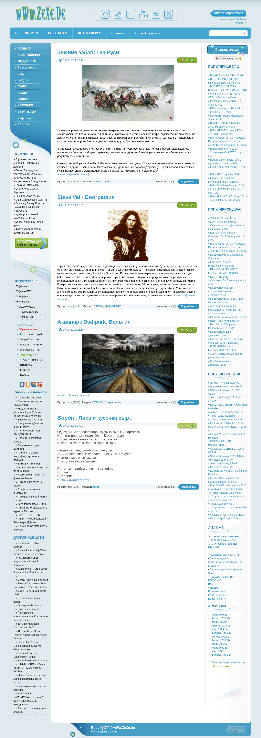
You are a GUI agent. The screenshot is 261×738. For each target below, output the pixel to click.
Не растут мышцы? (220, 467)
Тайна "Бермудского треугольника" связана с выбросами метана (27, 174)
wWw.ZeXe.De (40, 13)
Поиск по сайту (217, 598)
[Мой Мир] (33, 384)
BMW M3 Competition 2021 (224, 174)
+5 (187, 60)
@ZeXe (38, 344)
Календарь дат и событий (225, 554)
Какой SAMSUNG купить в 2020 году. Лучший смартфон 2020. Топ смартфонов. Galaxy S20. (227, 489)
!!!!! (38, 349)
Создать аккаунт (228, 49)
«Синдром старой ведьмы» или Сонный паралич (26, 561)
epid (39, 334)
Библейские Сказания (29, 419)
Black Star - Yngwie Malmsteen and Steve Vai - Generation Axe (28, 646)
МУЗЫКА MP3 (113, 306)
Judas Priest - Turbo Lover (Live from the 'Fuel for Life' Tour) (30, 572)
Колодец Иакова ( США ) (31, 504)
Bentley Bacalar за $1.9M (223, 148)
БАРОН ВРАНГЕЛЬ (28, 515)
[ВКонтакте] (22, 384)
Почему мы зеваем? (28, 397)
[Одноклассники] (239, 58)
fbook (22, 334)
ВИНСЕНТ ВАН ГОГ (28, 463)
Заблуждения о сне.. (221, 503)
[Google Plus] (39, 384)
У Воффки (22, 296)
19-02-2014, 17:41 (73, 425)
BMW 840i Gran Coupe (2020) (226, 185)
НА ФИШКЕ (22, 301)
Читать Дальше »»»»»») (73, 174)
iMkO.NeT (213, 547)
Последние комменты (222, 540)
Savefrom (25, 344)
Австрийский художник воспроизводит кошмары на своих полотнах (224, 310)
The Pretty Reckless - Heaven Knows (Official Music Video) (29, 635)
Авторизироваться (228, 13)
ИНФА (23, 360)
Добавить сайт (25, 325)
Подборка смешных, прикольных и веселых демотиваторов (221, 291)
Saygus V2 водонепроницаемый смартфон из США (25, 214)
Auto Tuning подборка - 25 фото (227, 145)
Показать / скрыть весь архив (228, 662)
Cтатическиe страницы (222, 543)
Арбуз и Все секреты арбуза (225, 412)
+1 (187, 329)
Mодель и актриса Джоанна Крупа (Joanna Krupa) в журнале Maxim (27, 412)
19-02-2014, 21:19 (73, 329)
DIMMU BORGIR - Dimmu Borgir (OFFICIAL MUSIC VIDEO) (29, 668)
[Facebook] (131, 18)
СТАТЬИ (99, 306)
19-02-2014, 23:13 (73, 60)
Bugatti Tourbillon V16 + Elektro (226, 75)
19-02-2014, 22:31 (73, 205)
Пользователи (216, 591)
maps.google (26, 349)
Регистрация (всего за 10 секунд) (31, 243)
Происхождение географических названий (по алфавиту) (225, 562)
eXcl (31, 334)
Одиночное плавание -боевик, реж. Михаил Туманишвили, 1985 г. (227, 427)
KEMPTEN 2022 (218, 276)
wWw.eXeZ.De (27, 306)
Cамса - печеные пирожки (32, 579)
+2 (187, 205)
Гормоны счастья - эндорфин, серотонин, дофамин (26, 163)
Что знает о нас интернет (223, 536)
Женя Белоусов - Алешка (31, 660)
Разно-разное (102, 181)
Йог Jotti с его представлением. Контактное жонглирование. (30, 616)
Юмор (96, 486)
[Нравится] (192, 60)
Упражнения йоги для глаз (29, 181)
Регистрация (226, 19)
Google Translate (29, 339)
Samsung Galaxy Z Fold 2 (223, 463)
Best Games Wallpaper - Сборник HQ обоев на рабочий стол (226, 236)
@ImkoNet (36, 360)
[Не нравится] (182, 60)
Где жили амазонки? (26, 185)
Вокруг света (113, 402)
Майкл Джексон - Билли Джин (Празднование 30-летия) (29, 679)
